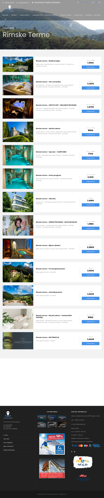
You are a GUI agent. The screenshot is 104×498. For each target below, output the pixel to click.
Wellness (62, 424)
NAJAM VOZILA (78, 15)
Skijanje (42, 424)
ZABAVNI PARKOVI (24, 15)
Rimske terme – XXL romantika (48, 82)
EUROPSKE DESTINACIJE (51, 15)
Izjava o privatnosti (8, 446)
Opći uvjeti (6, 439)
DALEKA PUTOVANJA (65, 15)
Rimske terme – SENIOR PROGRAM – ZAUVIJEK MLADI (56, 222)
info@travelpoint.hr (24, 2)
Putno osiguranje (7, 442)
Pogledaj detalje (91, 67)
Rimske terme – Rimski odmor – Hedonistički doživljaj (54, 316)
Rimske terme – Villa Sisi (46, 199)
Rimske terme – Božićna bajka (48, 61)
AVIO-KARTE (97, 15)
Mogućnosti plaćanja (9, 450)
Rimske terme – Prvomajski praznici (50, 269)
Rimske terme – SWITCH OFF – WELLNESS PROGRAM (56, 105)
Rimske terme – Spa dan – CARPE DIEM (51, 152)
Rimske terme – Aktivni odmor (48, 128)
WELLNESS (14, 15)
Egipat (41, 417)
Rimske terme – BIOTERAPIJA (47, 337)
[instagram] (86, 2)
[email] (81, 2)
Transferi (52, 424)
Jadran (52, 417)
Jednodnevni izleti (62, 417)
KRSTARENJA (89, 15)
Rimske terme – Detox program (48, 175)
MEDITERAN (5, 15)
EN (78, 2)
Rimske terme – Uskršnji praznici (49, 292)
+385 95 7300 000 (10, 2)
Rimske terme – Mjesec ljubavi (48, 245)
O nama (5, 435)
